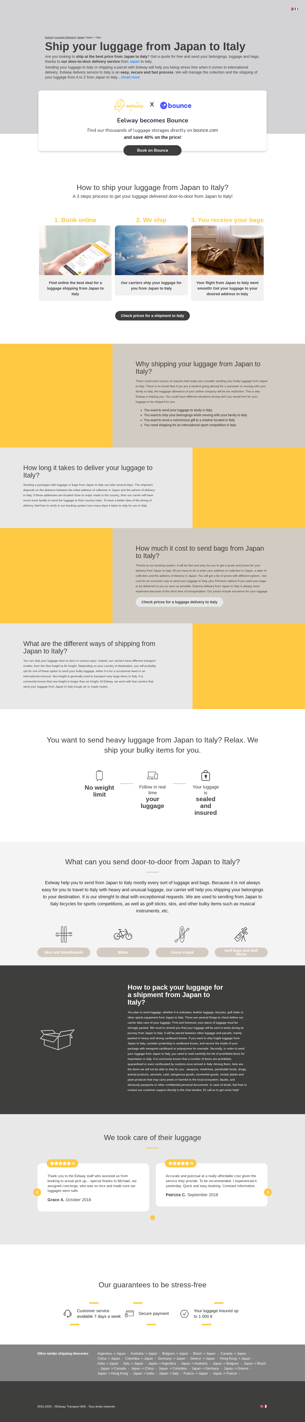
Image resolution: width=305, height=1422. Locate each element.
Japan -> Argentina (162, 1363)
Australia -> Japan (144, 1353)
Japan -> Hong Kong (113, 1373)
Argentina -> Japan (112, 1353)
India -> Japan (108, 1363)
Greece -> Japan (202, 1358)
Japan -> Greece (236, 1368)
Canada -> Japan (233, 1353)
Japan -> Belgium (226, 1363)
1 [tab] (152, 1217)
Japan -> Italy (169, 1373)
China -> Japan (109, 1358)
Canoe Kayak (182, 952)
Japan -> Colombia (173, 1368)
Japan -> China (142, 1368)
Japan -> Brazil (255, 1363)
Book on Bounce (152, 150)
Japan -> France (225, 1373)
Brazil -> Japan (204, 1353)
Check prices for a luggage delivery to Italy (179, 602)
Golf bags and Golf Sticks (241, 952)
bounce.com (205, 130)
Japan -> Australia (194, 1363)
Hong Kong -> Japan (235, 1358)
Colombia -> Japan (139, 1358)
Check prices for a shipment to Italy (152, 316)
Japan (134, 61)
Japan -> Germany (205, 1368)
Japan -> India (143, 1373)
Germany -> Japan (171, 1358)
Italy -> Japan (133, 1363)
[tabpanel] (93, 1187)
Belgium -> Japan (175, 1353)
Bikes (123, 952)
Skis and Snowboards (63, 952)
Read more (130, 77)
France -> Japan (196, 1373)
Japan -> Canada (113, 1368)
